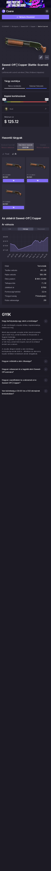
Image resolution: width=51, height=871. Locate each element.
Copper (33, 26)
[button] (25, 109)
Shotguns (15, 26)
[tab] (10, 229)
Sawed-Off (24, 26)
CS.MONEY (5, 26)
